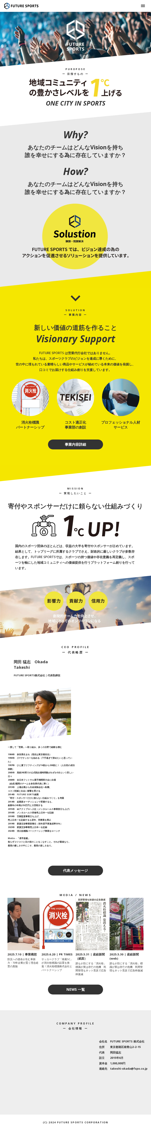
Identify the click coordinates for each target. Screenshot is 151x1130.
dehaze (143, 6)
